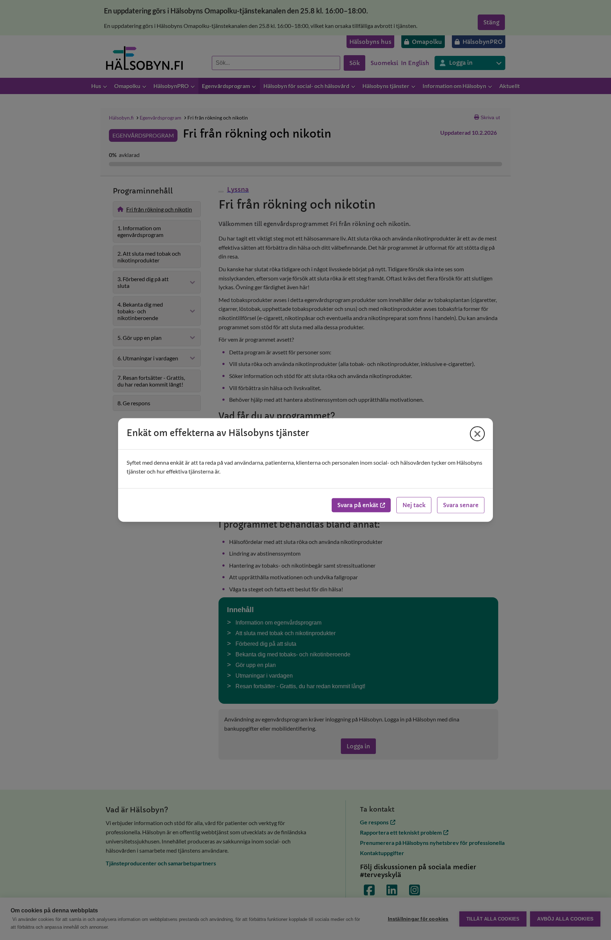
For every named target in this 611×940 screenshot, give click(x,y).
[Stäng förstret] (477, 434)
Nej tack (413, 505)
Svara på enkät (357, 505)
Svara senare (460, 505)
